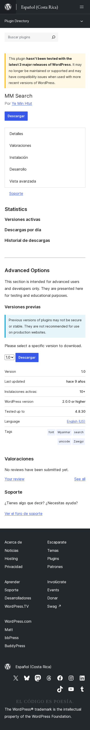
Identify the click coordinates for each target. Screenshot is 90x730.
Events (53, 590)
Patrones (55, 566)
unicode (64, 441)
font (51, 432)
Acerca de (13, 542)
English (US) (76, 421)
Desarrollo (18, 169)
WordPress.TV (17, 606)
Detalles (16, 133)
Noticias (11, 550)
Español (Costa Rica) (33, 666)
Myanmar (64, 432)
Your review (14, 479)
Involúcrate (56, 582)
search (79, 432)
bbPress (12, 637)
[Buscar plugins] (53, 37)
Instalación (18, 157)
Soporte (16, 193)
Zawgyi (79, 441)
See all (79, 479)
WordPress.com (18, 621)
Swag (54, 606)
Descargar (16, 116)
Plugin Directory (17, 21)
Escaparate (56, 542)
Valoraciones (20, 145)
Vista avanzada (22, 181)
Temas (53, 550)
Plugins (53, 558)
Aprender (12, 582)
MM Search (19, 96)
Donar (52, 598)
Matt (9, 629)
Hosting (11, 558)
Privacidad (14, 566)
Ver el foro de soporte (23, 513)
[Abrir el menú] (82, 7)
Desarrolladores (18, 598)
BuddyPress (15, 645)
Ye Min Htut (22, 103)
